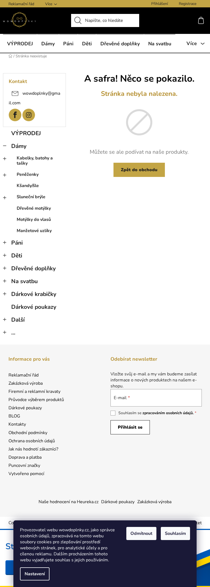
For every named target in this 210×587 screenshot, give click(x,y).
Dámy (19, 146)
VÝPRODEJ (26, 133)
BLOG (14, 416)
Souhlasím (175, 533)
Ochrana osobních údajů (31, 441)
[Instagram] (28, 115)
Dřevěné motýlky (34, 208)
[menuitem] (20, 43)
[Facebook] (15, 115)
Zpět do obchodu (139, 170)
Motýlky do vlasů (34, 220)
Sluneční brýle (31, 197)
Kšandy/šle (28, 186)
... (13, 332)
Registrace (187, 3)
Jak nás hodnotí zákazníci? (33, 449)
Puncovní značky (24, 466)
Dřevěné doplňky (33, 268)
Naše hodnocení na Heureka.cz (68, 502)
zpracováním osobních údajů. (168, 413)
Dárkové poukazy (33, 307)
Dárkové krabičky (33, 294)
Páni (17, 243)
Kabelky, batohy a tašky (35, 160)
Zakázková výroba (25, 383)
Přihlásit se (130, 427)
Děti (16, 255)
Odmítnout (141, 533)
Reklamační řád (21, 4)
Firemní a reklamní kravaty (34, 392)
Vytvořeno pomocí (26, 474)
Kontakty (17, 424)
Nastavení (35, 574)
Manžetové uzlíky (34, 231)
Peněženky (28, 174)
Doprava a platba (25, 457)
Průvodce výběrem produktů (36, 400)
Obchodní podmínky (27, 433)
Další (18, 320)
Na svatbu (24, 281)
